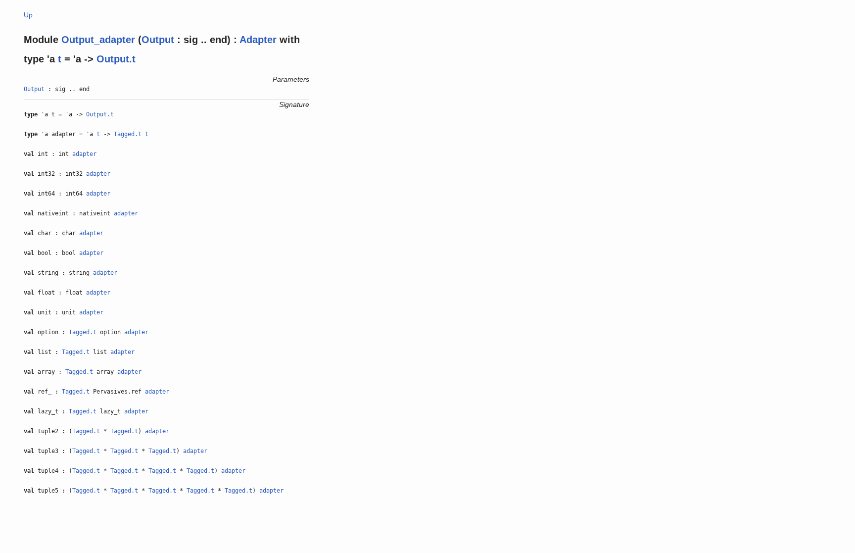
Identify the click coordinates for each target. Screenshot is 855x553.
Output (158, 39)
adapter (84, 154)
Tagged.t (128, 134)
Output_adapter (98, 39)
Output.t (116, 58)
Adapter (258, 39)
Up (28, 15)
